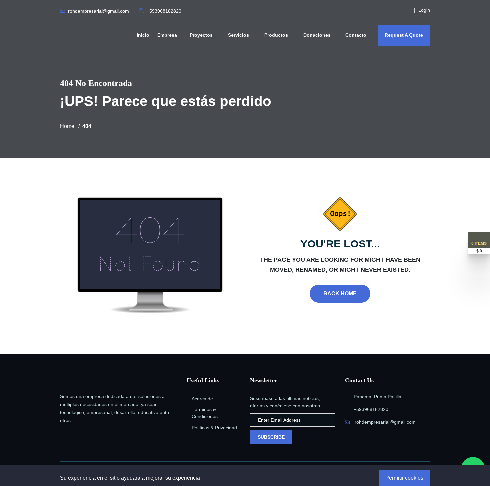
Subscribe (271, 437)
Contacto (355, 35)
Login (424, 10)
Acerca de (202, 398)
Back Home (340, 293)
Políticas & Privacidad (214, 427)
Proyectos (202, 35)
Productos (276, 35)
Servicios (239, 35)
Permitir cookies (404, 478)
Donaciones (317, 35)
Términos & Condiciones (205, 413)
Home (67, 126)
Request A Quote (404, 35)
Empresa (167, 35)
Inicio (143, 35)
